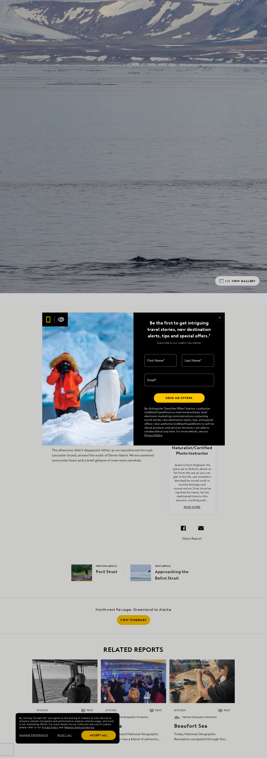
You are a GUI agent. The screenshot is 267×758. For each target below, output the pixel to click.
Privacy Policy (153, 435)
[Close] (220, 318)
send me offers (179, 398)
